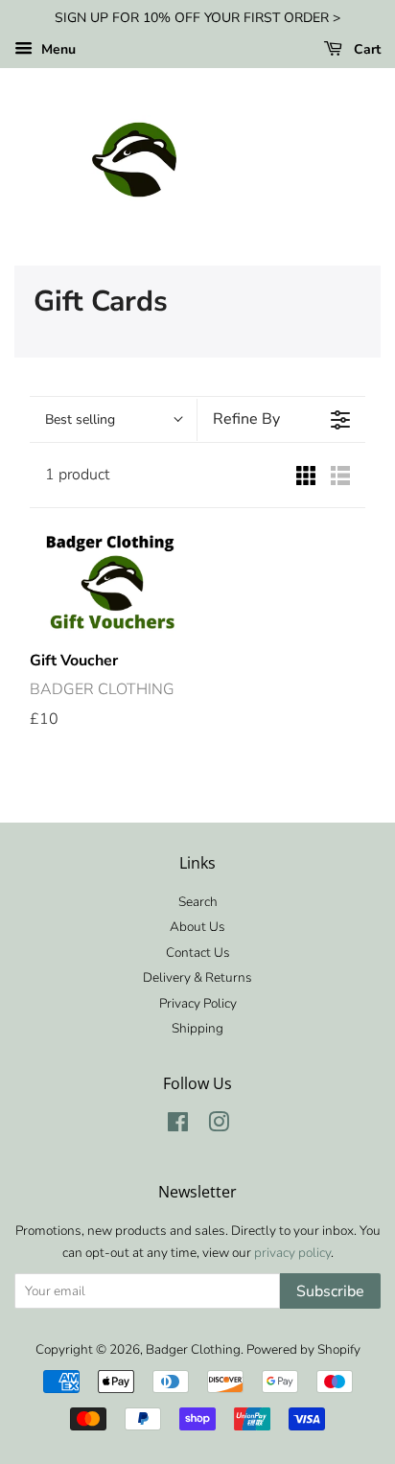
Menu (56, 49)
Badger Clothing (193, 1349)
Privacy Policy (198, 1003)
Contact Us (198, 952)
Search (198, 902)
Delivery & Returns (197, 977)
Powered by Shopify (303, 1349)
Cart (365, 49)
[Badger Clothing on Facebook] (178, 1126)
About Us (197, 927)
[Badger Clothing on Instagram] (218, 1126)
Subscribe (330, 1291)
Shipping (197, 1028)
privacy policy (292, 1252)
